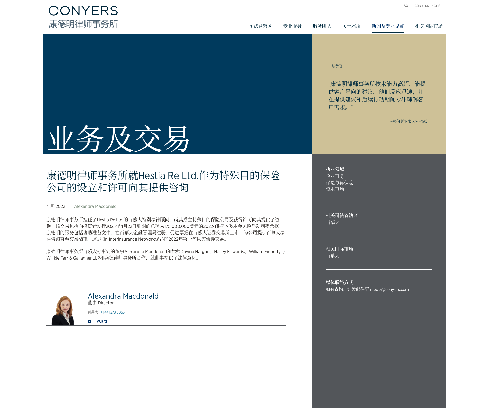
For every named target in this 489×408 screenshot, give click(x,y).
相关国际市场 (429, 26)
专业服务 (292, 26)
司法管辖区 (260, 26)
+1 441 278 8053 (113, 312)
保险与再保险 (339, 182)
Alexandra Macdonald (95, 206)
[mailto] (91, 321)
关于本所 (351, 26)
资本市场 (335, 189)
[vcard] (102, 321)
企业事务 (335, 176)
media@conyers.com (389, 289)
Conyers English (429, 6)
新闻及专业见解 (388, 26)
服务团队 (322, 26)
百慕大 (332, 222)
